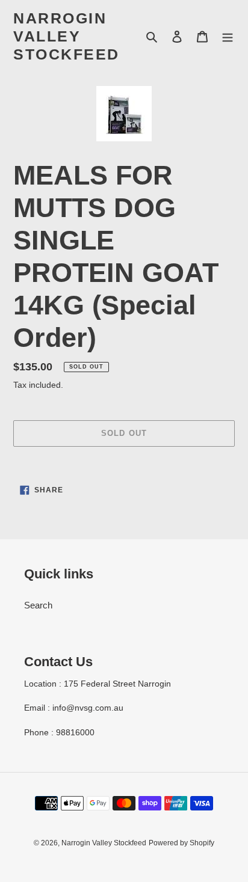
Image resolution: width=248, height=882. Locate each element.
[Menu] (227, 36)
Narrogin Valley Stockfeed (66, 36)
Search (38, 605)
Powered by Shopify (181, 843)
